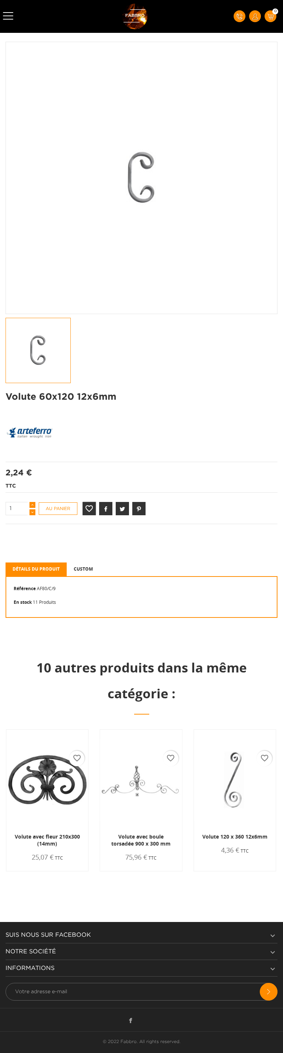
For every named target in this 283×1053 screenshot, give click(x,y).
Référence (25, 588)
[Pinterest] (139, 508)
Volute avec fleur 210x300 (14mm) (47, 840)
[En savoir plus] (70, 871)
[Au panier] (28, 871)
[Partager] (105, 508)
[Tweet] (122, 508)
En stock (23, 602)
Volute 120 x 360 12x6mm (235, 836)
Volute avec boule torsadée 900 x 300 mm (141, 840)
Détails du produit (36, 569)
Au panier (58, 509)
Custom (83, 569)
